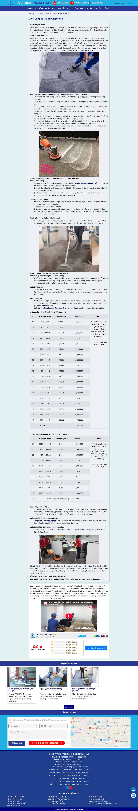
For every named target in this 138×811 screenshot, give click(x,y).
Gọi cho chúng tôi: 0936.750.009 (47, 743)
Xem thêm (69, 707)
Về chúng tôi (44, 8)
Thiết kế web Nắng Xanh (76, 809)
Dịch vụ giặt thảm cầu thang (51, 689)
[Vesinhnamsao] (10, 3)
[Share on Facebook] (97, 636)
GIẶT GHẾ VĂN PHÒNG (55, 801)
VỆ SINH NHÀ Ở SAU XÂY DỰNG (59, 799)
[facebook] (67, 787)
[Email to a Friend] (102, 636)
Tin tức (98, 8)
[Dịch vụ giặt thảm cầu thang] (53, 677)
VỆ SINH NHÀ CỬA (13, 801)
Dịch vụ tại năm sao (60, 8)
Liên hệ (106, 8)
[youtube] (70, 787)
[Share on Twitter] (99, 636)
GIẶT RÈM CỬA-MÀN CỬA (56, 803)
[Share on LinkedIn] (106, 636)
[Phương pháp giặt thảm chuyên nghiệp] (21, 677)
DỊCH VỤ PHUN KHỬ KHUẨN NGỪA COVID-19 (104, 803)
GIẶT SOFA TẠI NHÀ (14, 805)
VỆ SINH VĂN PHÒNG (14, 799)
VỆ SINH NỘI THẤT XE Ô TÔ (16, 803)
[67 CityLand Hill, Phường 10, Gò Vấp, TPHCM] (101, 732)
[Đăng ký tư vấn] (133, 795)
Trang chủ (31, 8)
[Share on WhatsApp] (94, 636)
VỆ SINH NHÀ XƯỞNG (96, 797)
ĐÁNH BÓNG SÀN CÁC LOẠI (98, 801)
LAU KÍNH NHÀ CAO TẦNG (57, 797)
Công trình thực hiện (83, 8)
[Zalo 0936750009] (133, 789)
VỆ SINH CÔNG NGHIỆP (97, 799)
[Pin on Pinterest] (104, 636)
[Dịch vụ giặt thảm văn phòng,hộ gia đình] (85, 677)
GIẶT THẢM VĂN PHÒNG (15, 797)
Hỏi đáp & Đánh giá (96, 648)
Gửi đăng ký (17, 743)
